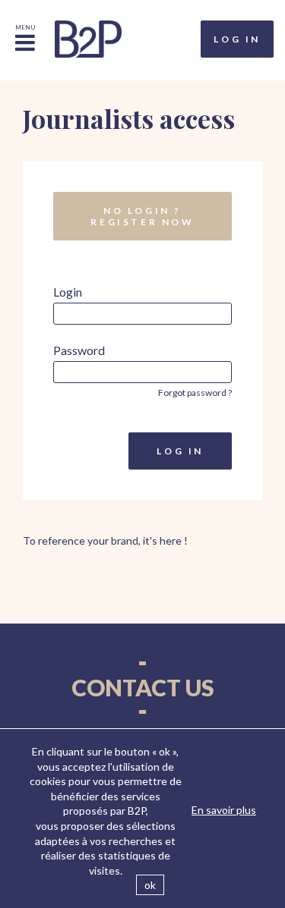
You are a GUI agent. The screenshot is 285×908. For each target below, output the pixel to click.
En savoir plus (224, 809)
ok (150, 884)
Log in (237, 39)
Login (67, 291)
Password (79, 350)
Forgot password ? (195, 392)
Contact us (142, 687)
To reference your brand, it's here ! (105, 540)
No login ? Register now (142, 216)
